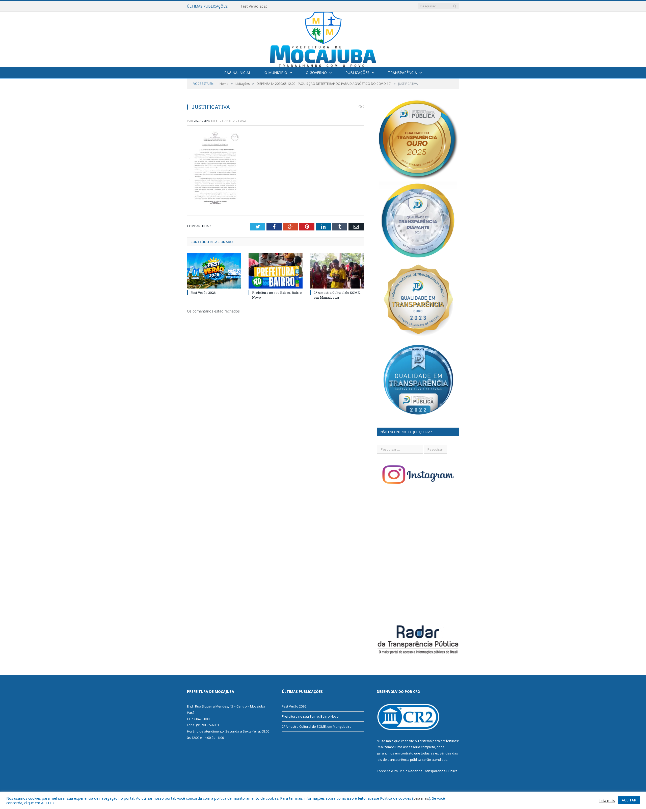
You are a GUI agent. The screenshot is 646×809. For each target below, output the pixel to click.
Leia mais (421, 798)
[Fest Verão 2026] (214, 271)
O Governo (316, 72)
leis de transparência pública (399, 759)
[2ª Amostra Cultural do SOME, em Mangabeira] (337, 271)
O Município (275, 72)
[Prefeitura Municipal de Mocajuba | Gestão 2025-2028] (323, 38)
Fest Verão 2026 (203, 292)
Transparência (402, 72)
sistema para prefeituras (439, 741)
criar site (407, 741)
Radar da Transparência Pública (432, 771)
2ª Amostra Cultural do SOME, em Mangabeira (337, 294)
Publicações (357, 72)
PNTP (398, 771)
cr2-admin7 (202, 120)
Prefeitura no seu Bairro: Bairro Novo (271, 6)
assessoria (411, 747)
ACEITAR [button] (629, 800)
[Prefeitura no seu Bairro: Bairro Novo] (276, 271)
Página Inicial (237, 72)
